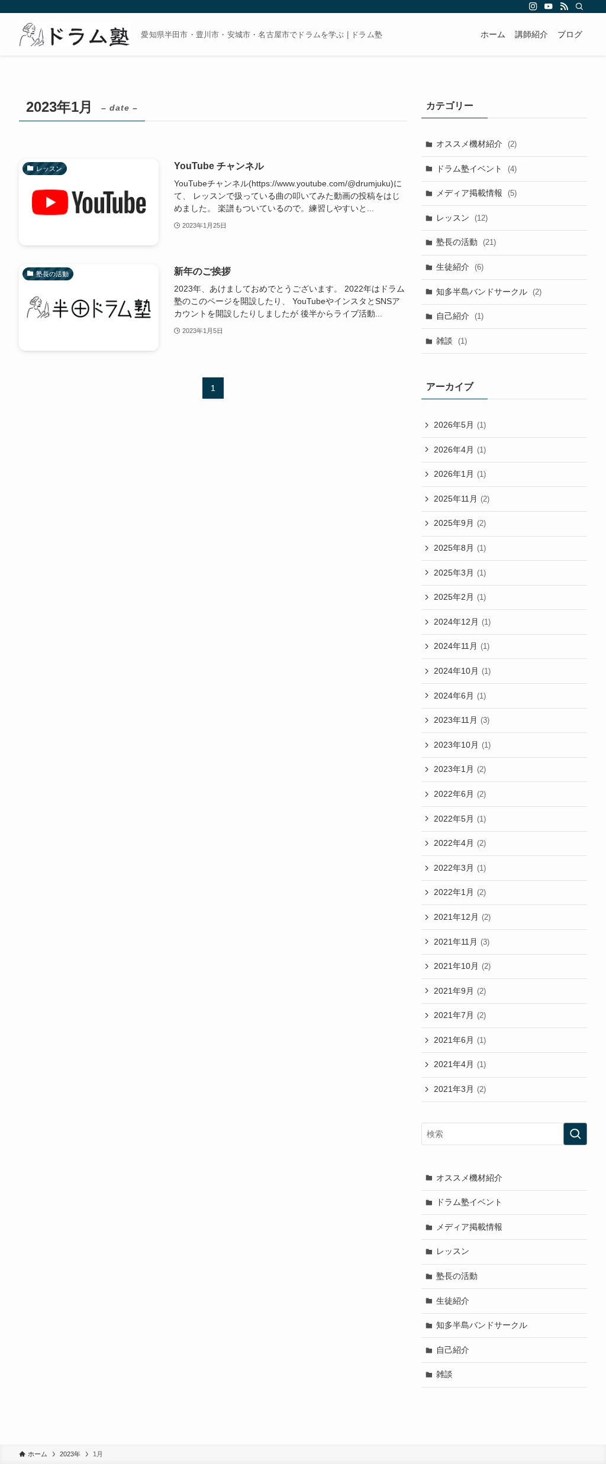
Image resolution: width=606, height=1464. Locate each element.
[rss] (564, 6)
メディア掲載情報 (476, 193)
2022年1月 (460, 892)
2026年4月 (460, 449)
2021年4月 (460, 1064)
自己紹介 (459, 316)
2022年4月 (460, 843)
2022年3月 (460, 867)
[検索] (579, 6)
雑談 (451, 340)
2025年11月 (461, 498)
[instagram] (533, 6)
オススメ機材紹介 (476, 143)
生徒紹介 (459, 267)
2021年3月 (460, 1089)
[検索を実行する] (575, 1134)
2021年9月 (460, 991)
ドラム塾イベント (476, 168)
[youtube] (548, 6)
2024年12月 (462, 621)
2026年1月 (460, 474)
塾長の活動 (466, 242)
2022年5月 (460, 818)
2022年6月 (460, 794)
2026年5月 (460, 424)
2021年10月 (462, 966)
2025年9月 (460, 523)
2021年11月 (461, 941)
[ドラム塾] (75, 34)
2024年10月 (462, 671)
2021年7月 (460, 1015)
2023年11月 (461, 720)
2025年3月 (460, 572)
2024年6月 (460, 695)
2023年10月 (462, 744)
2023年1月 (460, 769)
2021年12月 (462, 917)
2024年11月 (461, 646)
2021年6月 (460, 1040)
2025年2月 (460, 597)
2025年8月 (460, 547)
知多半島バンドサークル (488, 291)
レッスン (462, 217)
